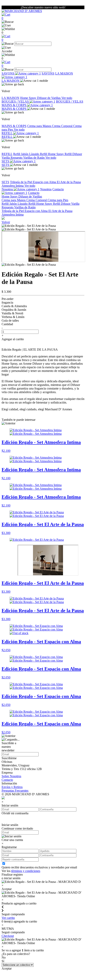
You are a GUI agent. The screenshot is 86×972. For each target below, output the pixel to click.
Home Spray (28, 98)
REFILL (7, 133)
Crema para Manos (39, 126)
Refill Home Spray (52, 154)
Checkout (8, 936)
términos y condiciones (25, 871)
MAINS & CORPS (14, 105)
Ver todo (66, 98)
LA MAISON (11, 80)
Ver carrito (8, 918)
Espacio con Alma (45, 182)
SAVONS (8, 73)
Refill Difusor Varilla (66, 203)
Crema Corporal (62, 126)
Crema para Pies (58, 200)
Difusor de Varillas (49, 98)
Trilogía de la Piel (21, 182)
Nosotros (8, 189)
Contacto (33, 193)
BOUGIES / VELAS (16, 101)
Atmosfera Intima (13, 185)
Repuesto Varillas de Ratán (28, 157)
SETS (6, 161)
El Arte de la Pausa (69, 182)
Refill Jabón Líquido (26, 154)
